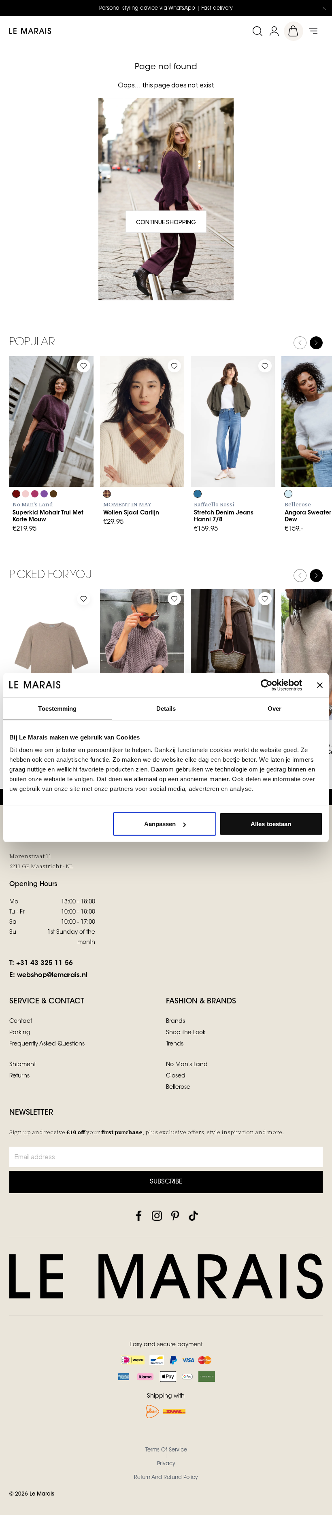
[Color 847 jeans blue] (197, 493)
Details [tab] (166, 708)
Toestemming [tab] (57, 708)
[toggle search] (257, 31)
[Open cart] (293, 31)
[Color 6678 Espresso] (53, 493)
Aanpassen (160, 823)
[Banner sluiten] (320, 685)
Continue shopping (166, 221)
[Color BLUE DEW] (288, 493)
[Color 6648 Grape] (16, 493)
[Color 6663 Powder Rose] (25, 493)
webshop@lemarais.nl (52, 975)
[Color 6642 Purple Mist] (44, 493)
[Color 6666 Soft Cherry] (34, 493)
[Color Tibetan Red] (107, 493)
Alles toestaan (271, 823)
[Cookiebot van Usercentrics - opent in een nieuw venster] (266, 685)
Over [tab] (274, 708)
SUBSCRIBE (166, 1182)
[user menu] (274, 31)
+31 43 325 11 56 (44, 963)
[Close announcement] (324, 8)
